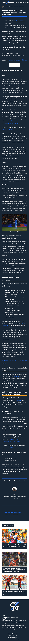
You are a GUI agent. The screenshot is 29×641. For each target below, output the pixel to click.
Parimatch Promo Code (13, 634)
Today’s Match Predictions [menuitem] (10, 2)
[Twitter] (9, 480)
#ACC (12, 121)
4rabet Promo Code (12, 635)
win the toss (17, 400)
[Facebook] (4, 480)
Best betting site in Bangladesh (14, 639)
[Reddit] (14, 480)
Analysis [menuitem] (22, 2)
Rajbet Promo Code (12, 637)
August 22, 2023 (7, 130)
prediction (16, 376)
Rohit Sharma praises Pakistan (16, 60)
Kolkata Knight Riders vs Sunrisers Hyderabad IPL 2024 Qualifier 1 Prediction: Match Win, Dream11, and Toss (14, 569)
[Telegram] (19, 480)
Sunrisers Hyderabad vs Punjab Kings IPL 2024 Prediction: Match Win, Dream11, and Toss (14, 593)
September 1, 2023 (7, 448)
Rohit (14, 494)
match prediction (19, 21)
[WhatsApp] (24, 480)
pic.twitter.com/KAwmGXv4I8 (11, 441)
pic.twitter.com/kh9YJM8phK (10, 123)
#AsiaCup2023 (14, 439)
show (17, 65)
